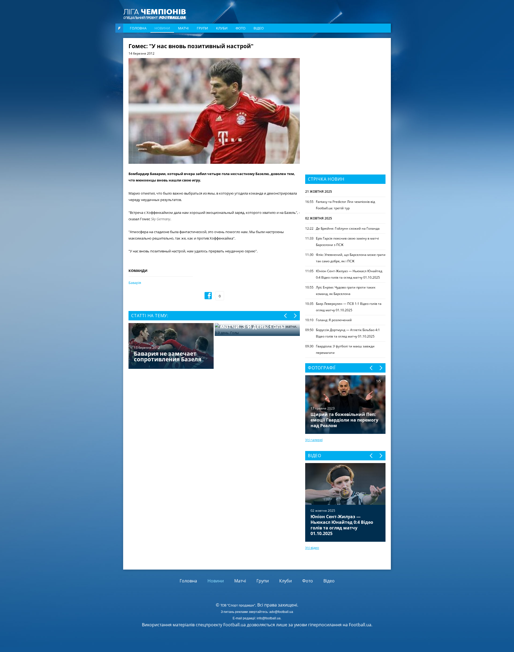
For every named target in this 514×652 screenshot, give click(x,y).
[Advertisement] (345, 76)
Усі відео (312, 547)
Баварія (134, 282)
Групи (202, 28)
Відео (259, 28)
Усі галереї (314, 439)
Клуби (222, 28)
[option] (214, 346)
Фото (240, 28)
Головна (138, 28)
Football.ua (360, 625)
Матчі (183, 28)
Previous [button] (286, 316)
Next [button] (295, 316)
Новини (162, 28)
